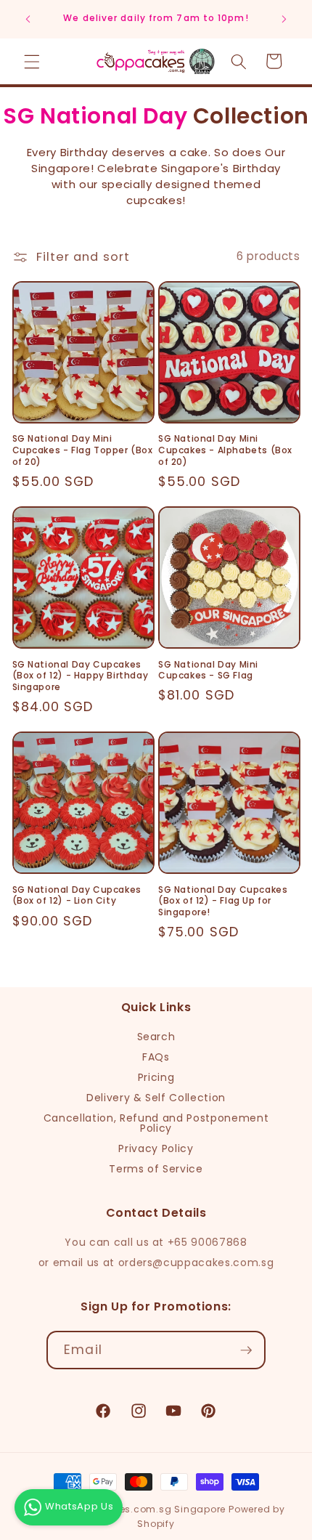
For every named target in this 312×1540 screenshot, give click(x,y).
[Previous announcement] (28, 20)
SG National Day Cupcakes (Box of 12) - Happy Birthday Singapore (80, 676)
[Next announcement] (284, 20)
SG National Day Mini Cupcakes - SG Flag (208, 670)
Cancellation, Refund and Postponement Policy (156, 1123)
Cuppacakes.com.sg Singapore (146, 1509)
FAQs (156, 1057)
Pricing (156, 1077)
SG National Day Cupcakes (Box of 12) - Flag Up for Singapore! (222, 901)
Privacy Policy (155, 1148)
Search (156, 1036)
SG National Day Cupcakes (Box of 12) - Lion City (76, 895)
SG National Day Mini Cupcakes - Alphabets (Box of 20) (225, 450)
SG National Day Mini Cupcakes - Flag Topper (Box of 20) (82, 450)
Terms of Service (156, 1169)
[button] (32, 61)
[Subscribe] (246, 1350)
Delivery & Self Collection (156, 1097)
